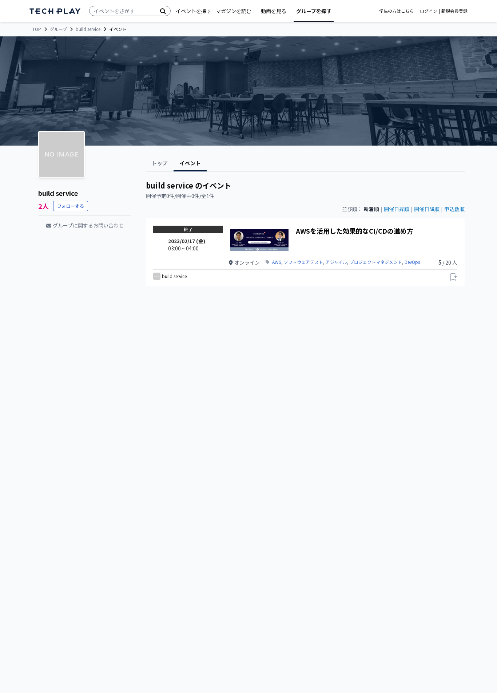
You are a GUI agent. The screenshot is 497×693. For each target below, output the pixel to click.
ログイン (428, 11)
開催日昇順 (396, 209)
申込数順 (454, 209)
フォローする (70, 206)
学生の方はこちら (396, 11)
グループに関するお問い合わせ (88, 225)
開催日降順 (427, 209)
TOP (36, 29)
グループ (58, 29)
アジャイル (336, 262)
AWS (276, 262)
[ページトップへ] (54, 11)
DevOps (412, 262)
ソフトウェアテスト (303, 262)
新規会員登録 (454, 11)
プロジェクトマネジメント (376, 262)
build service (88, 29)
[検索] (163, 11)
